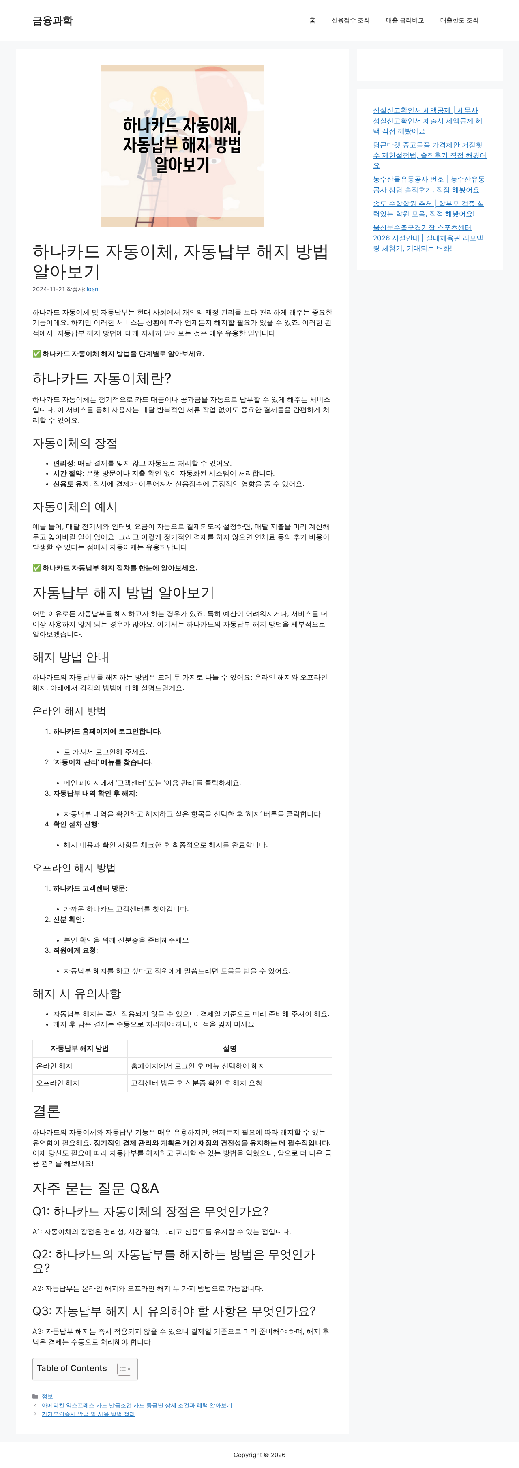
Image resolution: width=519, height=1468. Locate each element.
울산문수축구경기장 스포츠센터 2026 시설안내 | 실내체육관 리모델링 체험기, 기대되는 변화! (428, 237)
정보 (47, 1396)
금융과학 (52, 20)
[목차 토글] (120, 1369)
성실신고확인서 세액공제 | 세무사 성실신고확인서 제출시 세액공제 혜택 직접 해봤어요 (428, 120)
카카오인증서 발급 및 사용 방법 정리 (88, 1413)
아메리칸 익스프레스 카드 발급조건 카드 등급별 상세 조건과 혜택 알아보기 (137, 1404)
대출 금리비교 (405, 20)
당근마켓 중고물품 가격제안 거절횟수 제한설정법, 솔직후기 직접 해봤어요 (430, 155)
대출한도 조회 (459, 20)
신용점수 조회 (351, 20)
